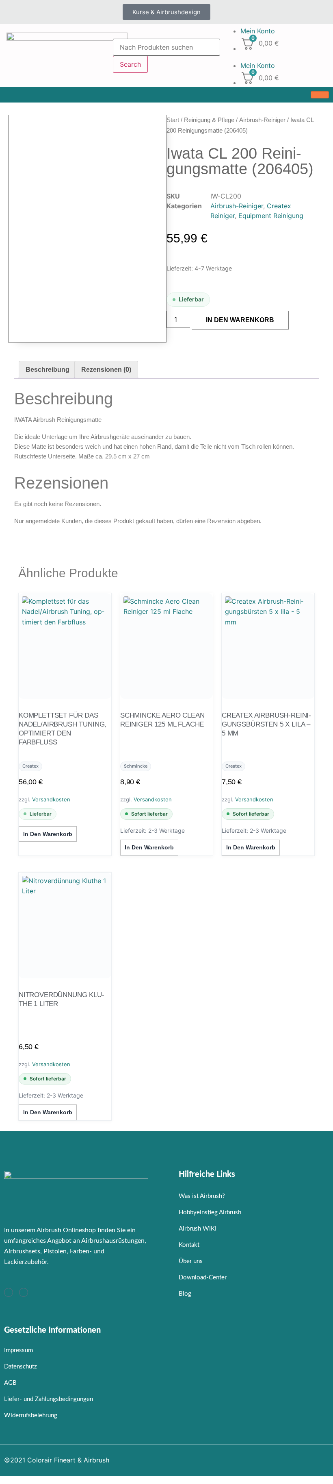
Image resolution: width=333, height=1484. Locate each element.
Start (172, 119)
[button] (277, 56)
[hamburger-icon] (320, 94)
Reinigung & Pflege (209, 119)
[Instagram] (8, 1292)
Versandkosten (51, 799)
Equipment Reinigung (270, 216)
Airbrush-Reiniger (262, 119)
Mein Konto (257, 31)
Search (130, 64)
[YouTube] (23, 1292)
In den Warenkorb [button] (47, 834)
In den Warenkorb (240, 319)
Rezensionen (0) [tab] (106, 369)
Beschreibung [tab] (47, 369)
